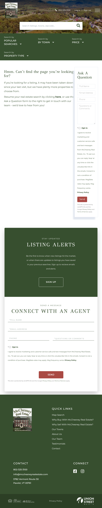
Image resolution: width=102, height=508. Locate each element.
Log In (77, 10)
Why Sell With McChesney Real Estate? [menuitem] (72, 424)
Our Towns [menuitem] (57, 429)
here (58, 96)
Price (75, 42)
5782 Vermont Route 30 (26, 481)
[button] (78, 26)
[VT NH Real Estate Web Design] (85, 501)
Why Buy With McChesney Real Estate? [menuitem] (73, 420)
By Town (44, 42)
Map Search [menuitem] (58, 415)
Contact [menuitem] (56, 448)
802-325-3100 (64, 10)
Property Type (14, 55)
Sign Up (87, 10)
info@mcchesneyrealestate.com (30, 474)
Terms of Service (82, 212)
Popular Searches (10, 42)
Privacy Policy (83, 192)
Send (82, 199)
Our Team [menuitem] (57, 439)
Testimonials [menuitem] (58, 444)
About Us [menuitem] (57, 434)
